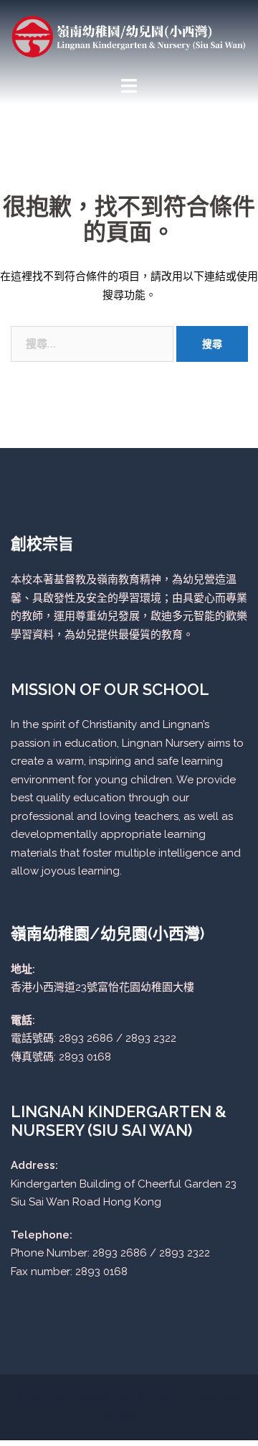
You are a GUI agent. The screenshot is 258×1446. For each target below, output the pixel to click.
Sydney (137, 1415)
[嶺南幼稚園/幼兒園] (129, 35)
